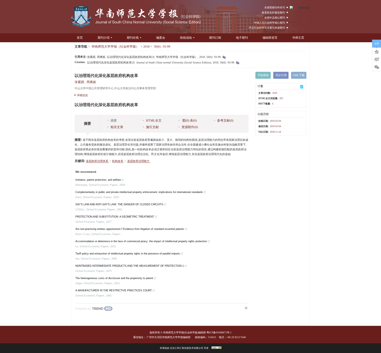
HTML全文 (154, 120)
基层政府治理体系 (97, 161)
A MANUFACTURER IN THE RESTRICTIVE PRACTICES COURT (113, 290)
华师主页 (298, 37)
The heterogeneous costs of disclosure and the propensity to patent (114, 278)
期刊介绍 (104, 37)
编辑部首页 (270, 37)
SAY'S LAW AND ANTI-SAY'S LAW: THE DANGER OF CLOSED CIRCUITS (119, 204)
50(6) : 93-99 (162, 46)
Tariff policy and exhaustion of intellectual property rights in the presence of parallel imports (127, 253)
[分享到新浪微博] (376, 59)
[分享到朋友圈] (376, 67)
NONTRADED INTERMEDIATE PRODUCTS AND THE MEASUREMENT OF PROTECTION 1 (129, 265)
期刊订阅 (215, 37)
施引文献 (152, 127)
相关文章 (117, 127)
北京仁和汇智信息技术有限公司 (186, 348)
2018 (146, 46)
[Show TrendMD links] (246, 308)
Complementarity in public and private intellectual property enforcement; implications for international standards (139, 192)
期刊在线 (133, 37)
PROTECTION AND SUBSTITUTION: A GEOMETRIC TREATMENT (114, 216)
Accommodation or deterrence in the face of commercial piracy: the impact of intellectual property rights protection (141, 241)
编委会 (160, 37)
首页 (80, 37)
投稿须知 (186, 37)
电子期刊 (242, 37)
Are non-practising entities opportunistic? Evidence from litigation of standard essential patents (129, 228)
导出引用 (281, 75)
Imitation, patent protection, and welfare (98, 179)
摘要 (114, 120)
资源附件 (190, 127)
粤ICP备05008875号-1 (219, 332)
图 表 (189, 120)
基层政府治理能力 (138, 161)
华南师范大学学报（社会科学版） (115, 46)
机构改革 (118, 161)
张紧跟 (79, 82)
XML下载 (299, 75)
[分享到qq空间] (376, 51)
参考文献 (225, 120)
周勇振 (91, 82)
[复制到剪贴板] (223, 57)
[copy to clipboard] (237, 62)
